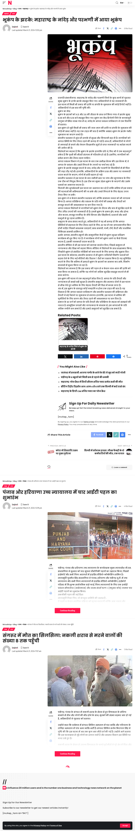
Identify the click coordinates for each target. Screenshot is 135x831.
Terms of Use (56, 825)
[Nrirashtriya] (10, 3)
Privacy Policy (39, 825)
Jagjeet (15, 26)
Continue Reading (67, 610)
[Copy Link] (112, 28)
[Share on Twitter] (108, 28)
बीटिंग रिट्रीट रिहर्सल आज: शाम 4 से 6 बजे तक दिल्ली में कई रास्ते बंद (93, 386)
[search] (117, 3)
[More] (120, 28)
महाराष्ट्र (6, 13)
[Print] (116, 28)
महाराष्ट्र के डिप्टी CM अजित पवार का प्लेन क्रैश (83, 391)
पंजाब (5, 486)
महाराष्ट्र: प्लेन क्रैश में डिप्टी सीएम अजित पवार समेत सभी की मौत (92, 381)
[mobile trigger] (5, 3)
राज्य (13, 13)
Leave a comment (120, 467)
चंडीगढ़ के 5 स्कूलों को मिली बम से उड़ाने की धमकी (85, 377)
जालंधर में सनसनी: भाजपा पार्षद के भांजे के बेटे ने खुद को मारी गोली (93, 372)
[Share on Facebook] (103, 28)
